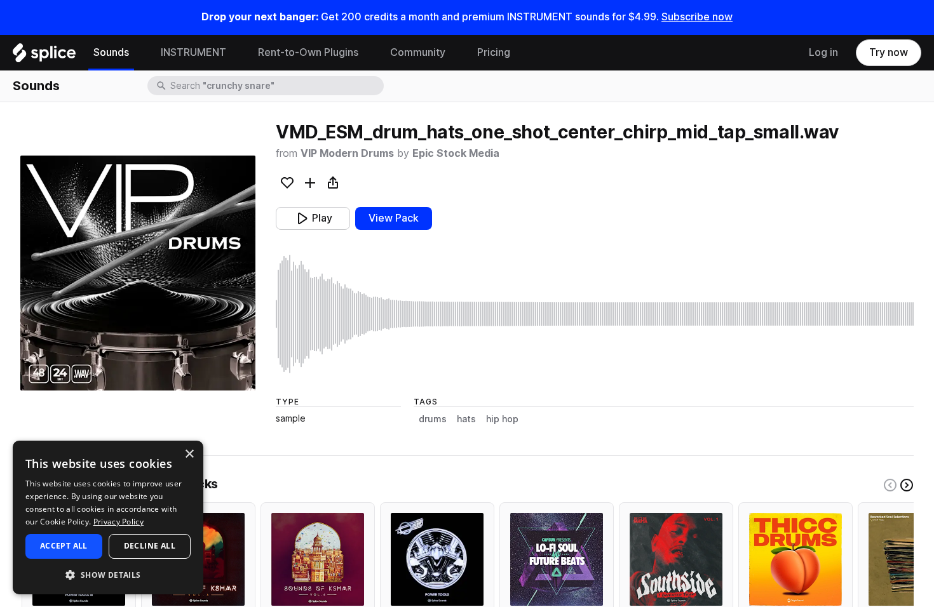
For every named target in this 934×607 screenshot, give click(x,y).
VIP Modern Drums (347, 153)
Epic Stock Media (455, 153)
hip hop (502, 419)
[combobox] (275, 86)
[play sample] (595, 314)
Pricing (493, 52)
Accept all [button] (64, 545)
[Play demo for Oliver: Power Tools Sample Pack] (437, 559)
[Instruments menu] (235, 52)
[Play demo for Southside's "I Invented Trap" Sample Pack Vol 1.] (676, 559)
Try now (888, 52)
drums (433, 419)
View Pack (394, 218)
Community (417, 52)
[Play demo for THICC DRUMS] (795, 559)
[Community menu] (454, 52)
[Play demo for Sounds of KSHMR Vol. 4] (317, 559)
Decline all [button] (149, 545)
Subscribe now (697, 17)
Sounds (111, 52)
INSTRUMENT (193, 52)
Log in (823, 52)
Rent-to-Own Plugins (308, 52)
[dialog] (108, 517)
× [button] (189, 454)
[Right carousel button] (906, 485)
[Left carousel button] (890, 485)
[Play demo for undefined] (137, 273)
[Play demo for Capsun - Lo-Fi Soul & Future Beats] (556, 559)
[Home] (44, 56)
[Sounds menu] (138, 52)
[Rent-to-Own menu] (367, 52)
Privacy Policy (118, 521)
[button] (108, 574)
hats (466, 419)
